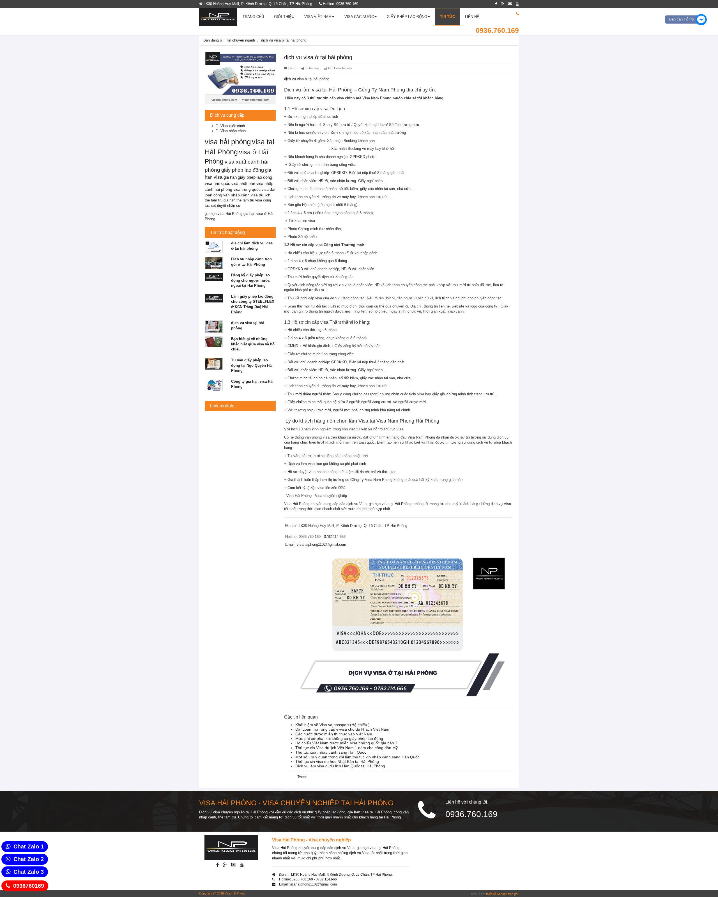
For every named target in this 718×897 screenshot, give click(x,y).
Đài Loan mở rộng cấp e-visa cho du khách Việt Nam (342, 729)
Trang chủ (253, 17)
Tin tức (447, 17)
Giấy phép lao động (407, 17)
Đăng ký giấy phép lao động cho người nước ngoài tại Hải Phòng (250, 280)
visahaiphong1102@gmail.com (321, 544)
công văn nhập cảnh (231, 195)
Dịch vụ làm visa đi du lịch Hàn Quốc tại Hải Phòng (340, 766)
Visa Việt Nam (318, 17)
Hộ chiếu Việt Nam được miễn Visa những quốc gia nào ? (346, 743)
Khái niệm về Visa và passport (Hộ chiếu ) (332, 724)
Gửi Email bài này (339, 68)
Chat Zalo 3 (28, 872)
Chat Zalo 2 (28, 859)
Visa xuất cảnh (232, 126)
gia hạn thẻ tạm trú (239, 200)
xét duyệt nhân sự (226, 205)
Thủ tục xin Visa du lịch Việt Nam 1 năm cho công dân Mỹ (346, 747)
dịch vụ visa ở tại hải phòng (318, 57)
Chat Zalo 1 (28, 846)
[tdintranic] (240, 77)
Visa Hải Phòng (235, 893)
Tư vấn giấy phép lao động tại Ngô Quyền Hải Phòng (252, 365)
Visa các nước (359, 17)
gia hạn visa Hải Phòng (223, 214)
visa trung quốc (247, 189)
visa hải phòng (228, 141)
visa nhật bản (243, 183)
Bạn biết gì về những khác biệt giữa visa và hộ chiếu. (253, 344)
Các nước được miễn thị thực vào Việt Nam (333, 734)
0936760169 (28, 886)
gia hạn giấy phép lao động (248, 177)
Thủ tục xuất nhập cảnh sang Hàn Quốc (330, 752)
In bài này (312, 68)
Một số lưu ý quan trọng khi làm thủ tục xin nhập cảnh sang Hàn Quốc (357, 757)
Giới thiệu (284, 17)
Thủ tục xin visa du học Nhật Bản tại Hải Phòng (337, 761)
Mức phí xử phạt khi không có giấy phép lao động (339, 738)
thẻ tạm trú (213, 200)
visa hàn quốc (217, 183)
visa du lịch (260, 195)
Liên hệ (472, 17)
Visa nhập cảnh (232, 131)
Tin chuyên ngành (240, 40)
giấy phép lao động (242, 170)
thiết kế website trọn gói (502, 894)
